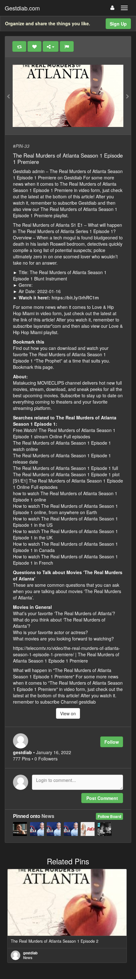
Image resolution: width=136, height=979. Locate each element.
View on (68, 713)
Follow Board (109, 816)
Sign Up (118, 24)
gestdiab (30, 952)
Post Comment (102, 798)
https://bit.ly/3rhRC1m (75, 297)
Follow (111, 742)
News (47, 816)
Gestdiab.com (22, 8)
